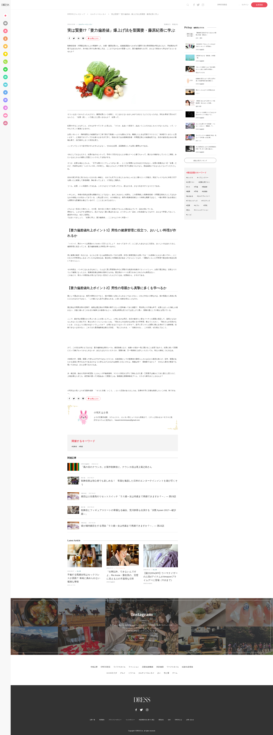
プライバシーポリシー (115, 719)
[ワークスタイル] (5, 62)
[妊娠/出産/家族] (5, 69)
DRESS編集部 (85, 464)
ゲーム (174, 673)
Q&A (169, 719)
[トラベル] (5, 92)
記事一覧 (92, 719)
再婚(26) (175, 24)
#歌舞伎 (74, 446)
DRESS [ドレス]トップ (76, 14)
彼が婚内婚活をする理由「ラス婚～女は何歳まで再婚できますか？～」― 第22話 (122, 525)
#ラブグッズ (206, 201)
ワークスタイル (173, 667)
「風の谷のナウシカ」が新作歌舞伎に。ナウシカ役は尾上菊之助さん (116, 467)
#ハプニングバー (202, 177)
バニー (198, 93)
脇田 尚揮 (198, 106)
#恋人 (188, 210)
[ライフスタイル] (5, 31)
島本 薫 (83, 478)
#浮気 (205, 205)
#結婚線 (204, 191)
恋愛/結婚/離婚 (147, 667)
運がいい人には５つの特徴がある (205, 90)
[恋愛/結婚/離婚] (5, 46)
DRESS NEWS (147, 583)
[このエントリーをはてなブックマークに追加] (78, 38)
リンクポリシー (130, 719)
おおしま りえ (71, 585)
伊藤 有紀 (83, 493)
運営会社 (161, 719)
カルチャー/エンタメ (98, 14)
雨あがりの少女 (200, 72)
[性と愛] (5, 115)
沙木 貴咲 (199, 38)
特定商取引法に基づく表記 (146, 719)
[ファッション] (5, 38)
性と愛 (79, 571)
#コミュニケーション (201, 210)
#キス (188, 187)
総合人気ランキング (200, 160)
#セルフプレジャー (203, 196)
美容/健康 (160, 667)
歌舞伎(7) (167, 24)
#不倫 (196, 187)
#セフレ (196, 205)
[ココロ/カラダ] (5, 77)
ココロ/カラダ (111, 673)
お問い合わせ (190, 719)
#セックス (189, 177)
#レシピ (189, 215)
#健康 (188, 191)
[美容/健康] (5, 54)
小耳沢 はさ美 (101, 412)
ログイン (245, 5)
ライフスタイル (120, 568)
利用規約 (101, 719)
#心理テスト (190, 182)
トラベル (131, 673)
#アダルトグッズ (191, 201)
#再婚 (81, 446)
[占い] (5, 108)
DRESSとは (178, 719)
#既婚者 (204, 187)
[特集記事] (5, 15)
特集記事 (94, 667)
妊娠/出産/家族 (187, 667)
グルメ (122, 673)
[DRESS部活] (5, 23)
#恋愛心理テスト (204, 182)
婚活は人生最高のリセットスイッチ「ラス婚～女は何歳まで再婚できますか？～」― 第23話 (128, 496)
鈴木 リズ (198, 140)
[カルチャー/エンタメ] (5, 100)
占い (159, 673)
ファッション (134, 667)
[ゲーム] (5, 123)
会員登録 (259, 5)
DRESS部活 (222, 5)
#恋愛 (188, 205)
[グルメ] (5, 85)
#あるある (189, 196)
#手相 (196, 191)
